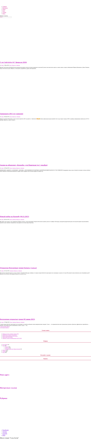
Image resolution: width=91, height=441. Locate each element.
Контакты (7, 418)
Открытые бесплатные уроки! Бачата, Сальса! (18, 268)
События (18, 65)
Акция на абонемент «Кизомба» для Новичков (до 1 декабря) (23, 165)
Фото (3, 13)
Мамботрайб (5, 392)
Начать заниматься (9, 420)
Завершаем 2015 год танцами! (11, 114)
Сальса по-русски (6, 393)
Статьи (3, 351)
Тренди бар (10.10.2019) (7, 337)
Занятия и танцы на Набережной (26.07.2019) (12, 338)
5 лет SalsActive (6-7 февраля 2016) (13, 62)
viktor (2, 65)
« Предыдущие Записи (5, 326)
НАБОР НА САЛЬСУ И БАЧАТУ (9, 335)
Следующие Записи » (4, 327)
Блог (10, 65)
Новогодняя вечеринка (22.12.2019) (10, 336)
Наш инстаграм (5, 427)
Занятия (14, 168)
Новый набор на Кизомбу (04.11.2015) (14, 216)
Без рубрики (5, 344)
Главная (4, 417)
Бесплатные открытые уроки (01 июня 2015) (17, 319)
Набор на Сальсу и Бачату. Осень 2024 (10, 333)
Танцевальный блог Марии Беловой (12, 349)
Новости (14, 65)
